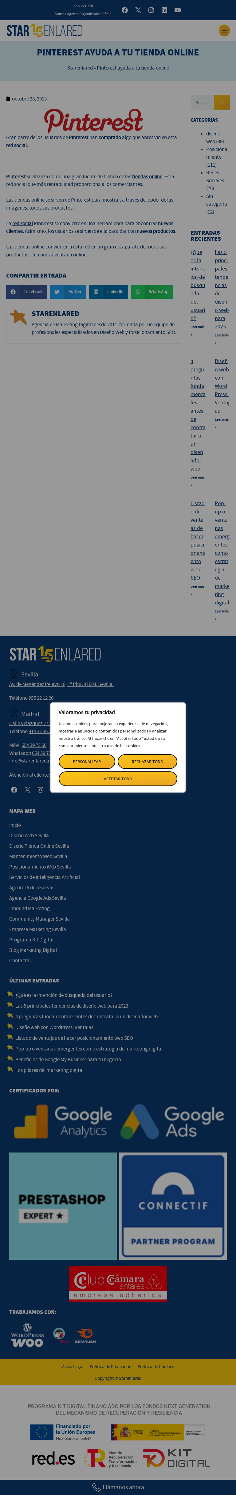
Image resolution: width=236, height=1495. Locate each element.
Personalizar (87, 761)
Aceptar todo (118, 779)
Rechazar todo (147, 761)
